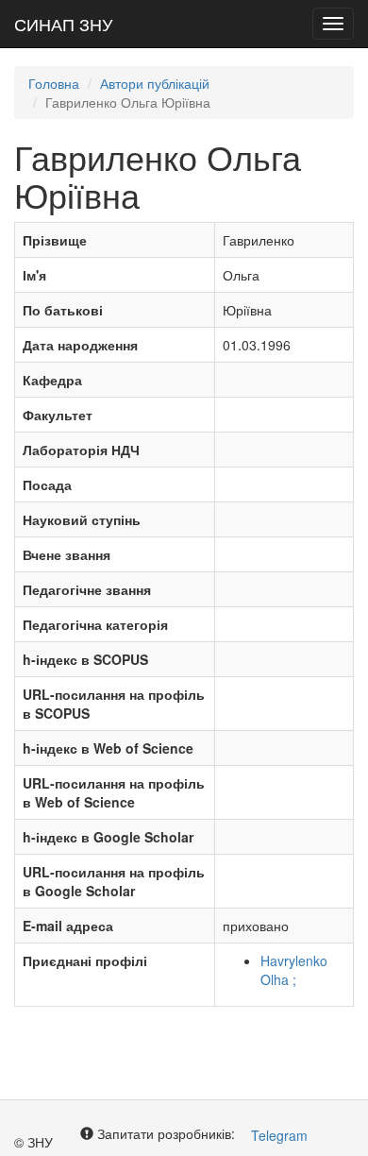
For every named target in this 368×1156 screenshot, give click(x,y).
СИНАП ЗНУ (63, 23)
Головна (53, 83)
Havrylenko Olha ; (293, 970)
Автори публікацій (154, 83)
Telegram (279, 1135)
